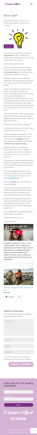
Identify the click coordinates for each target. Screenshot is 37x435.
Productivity (24, 23)
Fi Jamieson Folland (12, 21)
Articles (6, 23)
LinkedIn (20, 287)
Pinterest (27, 287)
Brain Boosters (14, 23)
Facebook (7, 287)
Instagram (14, 287)
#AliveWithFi (12, 178)
